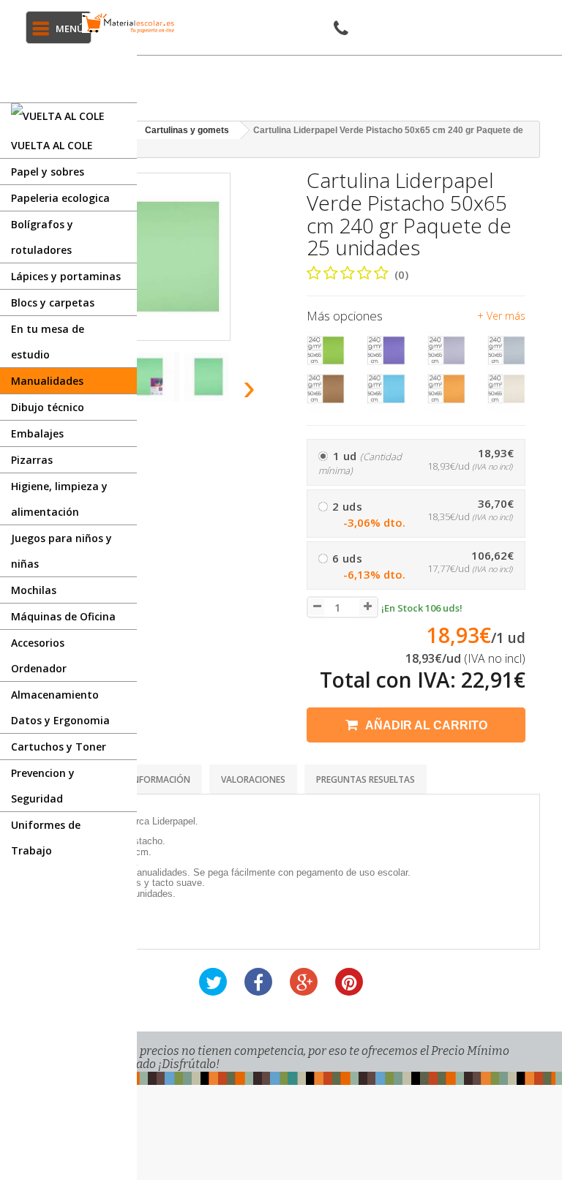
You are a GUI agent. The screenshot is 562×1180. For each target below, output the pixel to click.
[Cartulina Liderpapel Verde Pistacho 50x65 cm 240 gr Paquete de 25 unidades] (151, 377)
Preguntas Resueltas (365, 779)
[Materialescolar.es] (128, 23)
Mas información (150, 779)
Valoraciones (253, 779)
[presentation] (250, 387)
